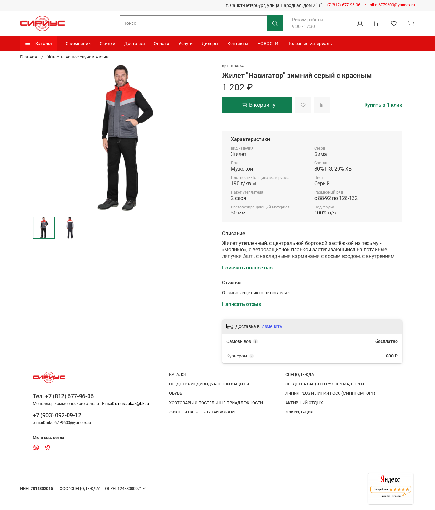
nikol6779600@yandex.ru (392, 5)
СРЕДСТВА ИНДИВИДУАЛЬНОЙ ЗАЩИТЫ (209, 384)
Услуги (185, 43)
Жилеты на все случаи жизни (78, 56)
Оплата (161, 43)
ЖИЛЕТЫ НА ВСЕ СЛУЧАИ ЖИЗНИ (202, 412)
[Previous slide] (41, 137)
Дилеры (210, 43)
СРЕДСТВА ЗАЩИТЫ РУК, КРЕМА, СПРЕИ (324, 384)
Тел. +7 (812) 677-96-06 (63, 396)
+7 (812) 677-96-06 (343, 5)
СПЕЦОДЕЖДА (299, 374)
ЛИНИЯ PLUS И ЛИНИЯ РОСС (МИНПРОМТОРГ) (330, 393)
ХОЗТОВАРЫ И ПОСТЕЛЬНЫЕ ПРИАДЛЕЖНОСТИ (216, 402)
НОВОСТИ (267, 43)
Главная (28, 56)
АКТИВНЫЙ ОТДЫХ (304, 402)
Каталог (44, 43)
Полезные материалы (310, 43)
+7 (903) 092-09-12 (57, 415)
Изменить (271, 326)
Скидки (107, 43)
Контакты (237, 43)
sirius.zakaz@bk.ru (132, 403)
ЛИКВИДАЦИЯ (299, 412)
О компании (78, 43)
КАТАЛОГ (178, 374)
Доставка (134, 43)
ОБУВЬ (175, 393)
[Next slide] (204, 137)
